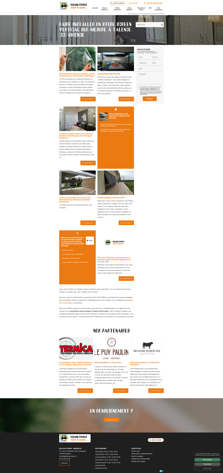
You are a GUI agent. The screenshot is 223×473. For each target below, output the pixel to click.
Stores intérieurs (104, 9)
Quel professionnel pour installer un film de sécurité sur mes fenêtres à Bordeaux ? (77, 75)
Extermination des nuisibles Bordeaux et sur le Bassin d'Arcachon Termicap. (75, 363)
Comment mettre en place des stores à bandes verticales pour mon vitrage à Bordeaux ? (76, 136)
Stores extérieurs (117, 9)
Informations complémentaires (141, 454)
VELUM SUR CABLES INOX (108, 74)
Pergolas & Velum (141, 9)
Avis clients (118, 3)
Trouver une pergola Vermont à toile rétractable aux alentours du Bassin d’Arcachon (75, 200)
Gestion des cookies (138, 461)
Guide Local (135, 451)
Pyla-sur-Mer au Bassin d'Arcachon (75, 262)
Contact (134, 3)
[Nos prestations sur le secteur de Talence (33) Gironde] (103, 117)
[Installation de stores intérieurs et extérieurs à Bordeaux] (75, 6)
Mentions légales (137, 456)
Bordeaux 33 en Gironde (71, 258)
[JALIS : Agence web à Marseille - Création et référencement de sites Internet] (162, 471)
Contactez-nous (111, 420)
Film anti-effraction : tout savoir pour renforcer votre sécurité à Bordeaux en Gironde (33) (114, 259)
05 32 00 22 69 (154, 3)
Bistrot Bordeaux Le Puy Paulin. (108, 362)
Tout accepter (207, 460)
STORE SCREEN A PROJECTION (110, 198)
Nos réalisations (159, 9)
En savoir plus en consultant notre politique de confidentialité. (151, 93)
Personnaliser (207, 468)
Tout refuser (207, 464)
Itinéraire (64, 463)
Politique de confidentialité (140, 459)
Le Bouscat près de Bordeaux (73, 254)
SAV (150, 8)
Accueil (95, 8)
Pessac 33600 (68, 250)
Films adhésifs (129, 9)
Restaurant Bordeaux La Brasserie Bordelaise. (144, 363)
